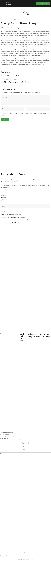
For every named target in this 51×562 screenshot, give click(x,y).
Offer (2, 20)
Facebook (3, 195)
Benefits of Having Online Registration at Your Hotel (14, 220)
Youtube (3, 201)
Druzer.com (18, 556)
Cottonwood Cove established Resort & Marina (13, 217)
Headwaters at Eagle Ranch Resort (10, 223)
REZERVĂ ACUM (44, 3)
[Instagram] (23, 556)
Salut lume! (4, 212)
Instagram (3, 197)
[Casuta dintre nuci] (9, 3)
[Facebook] (21, 556)
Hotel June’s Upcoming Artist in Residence (15, 82)
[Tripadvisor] (26, 556)
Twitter (3, 199)
